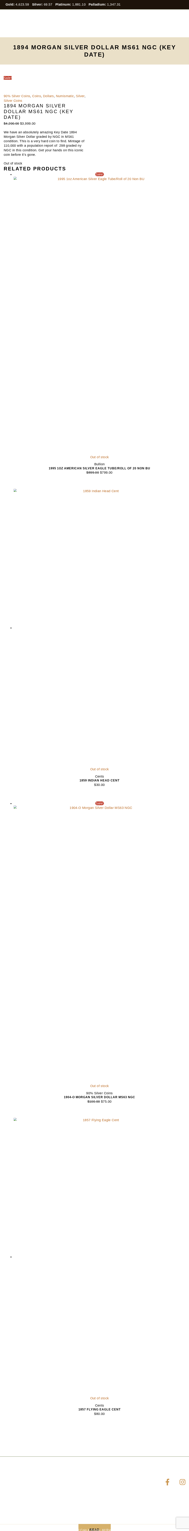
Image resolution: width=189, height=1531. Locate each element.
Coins (36, 96)
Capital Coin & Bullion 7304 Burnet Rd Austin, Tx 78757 (19, 1489)
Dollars (48, 96)
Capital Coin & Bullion (21, 32)
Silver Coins (13, 101)
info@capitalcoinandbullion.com (38, 1506)
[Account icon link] (183, 23)
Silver (80, 96)
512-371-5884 (24, 1500)
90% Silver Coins (17, 96)
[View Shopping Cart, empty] (173, 23)
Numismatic (65, 96)
